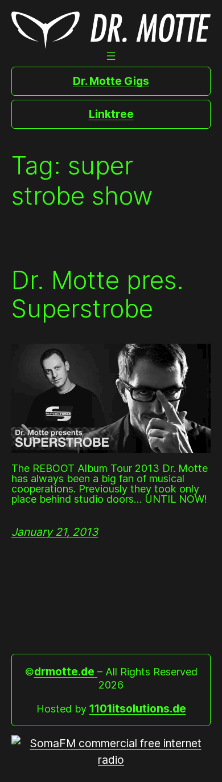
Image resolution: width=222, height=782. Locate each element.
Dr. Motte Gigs (111, 81)
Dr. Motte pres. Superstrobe (97, 294)
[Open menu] (111, 56)
